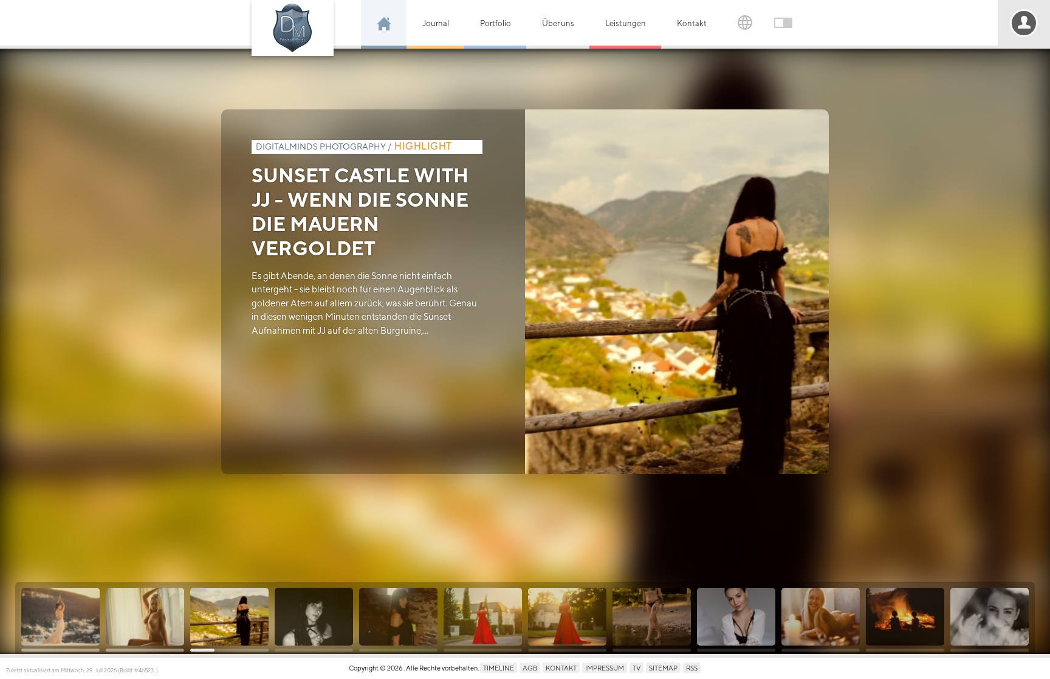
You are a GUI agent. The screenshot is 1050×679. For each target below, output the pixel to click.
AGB (530, 668)
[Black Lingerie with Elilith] (736, 617)
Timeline (498, 668)
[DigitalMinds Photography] (293, 28)
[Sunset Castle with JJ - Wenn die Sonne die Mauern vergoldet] (229, 617)
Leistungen (625, 23)
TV (636, 668)
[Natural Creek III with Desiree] (651, 617)
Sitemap (663, 668)
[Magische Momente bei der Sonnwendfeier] (905, 617)
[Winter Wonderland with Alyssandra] (60, 617)
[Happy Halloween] (398, 617)
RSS (692, 668)
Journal (435, 23)
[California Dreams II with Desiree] (483, 617)
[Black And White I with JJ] (314, 617)
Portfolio (495, 23)
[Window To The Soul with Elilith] (989, 617)
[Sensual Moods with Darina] (820, 617)
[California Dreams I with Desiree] (567, 617)
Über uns (558, 23)
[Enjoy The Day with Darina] (145, 617)
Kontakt (692, 23)
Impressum (604, 668)
